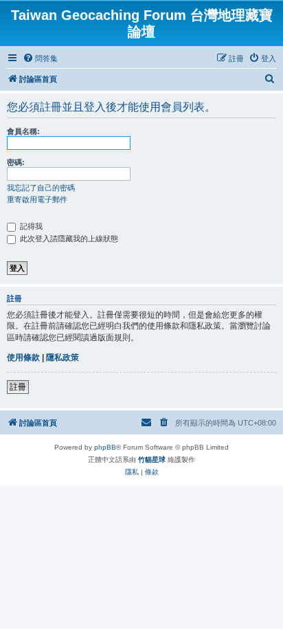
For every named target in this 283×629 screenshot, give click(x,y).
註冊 (18, 387)
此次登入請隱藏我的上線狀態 (68, 238)
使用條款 (23, 357)
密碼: (16, 162)
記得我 (30, 226)
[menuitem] (40, 58)
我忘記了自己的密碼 (41, 188)
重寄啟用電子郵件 (37, 199)
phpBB (105, 447)
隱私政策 (62, 357)
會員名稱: (23, 131)
